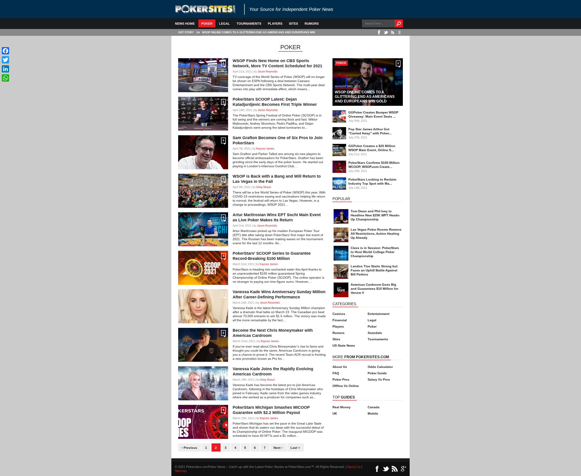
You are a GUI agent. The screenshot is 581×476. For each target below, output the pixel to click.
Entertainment (378, 314)
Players (275, 23)
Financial (339, 320)
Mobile (373, 413)
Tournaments (248, 23)
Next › (278, 447)
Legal (224, 23)
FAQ (335, 373)
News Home (185, 23)
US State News (343, 345)
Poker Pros (340, 379)
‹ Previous (189, 447)
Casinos (338, 314)
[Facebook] (5, 50)
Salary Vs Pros (379, 379)
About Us (339, 367)
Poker (206, 23)
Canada (373, 407)
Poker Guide (377, 373)
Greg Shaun (263, 187)
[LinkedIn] (5, 68)
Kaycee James (265, 148)
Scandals (375, 333)
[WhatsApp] (5, 77)
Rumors (312, 23)
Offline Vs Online (345, 386)
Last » (295, 447)
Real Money (341, 407)
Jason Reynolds (268, 71)
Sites (293, 23)
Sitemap (181, 471)
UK (334, 413)
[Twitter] (5, 59)
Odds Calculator (380, 367)
